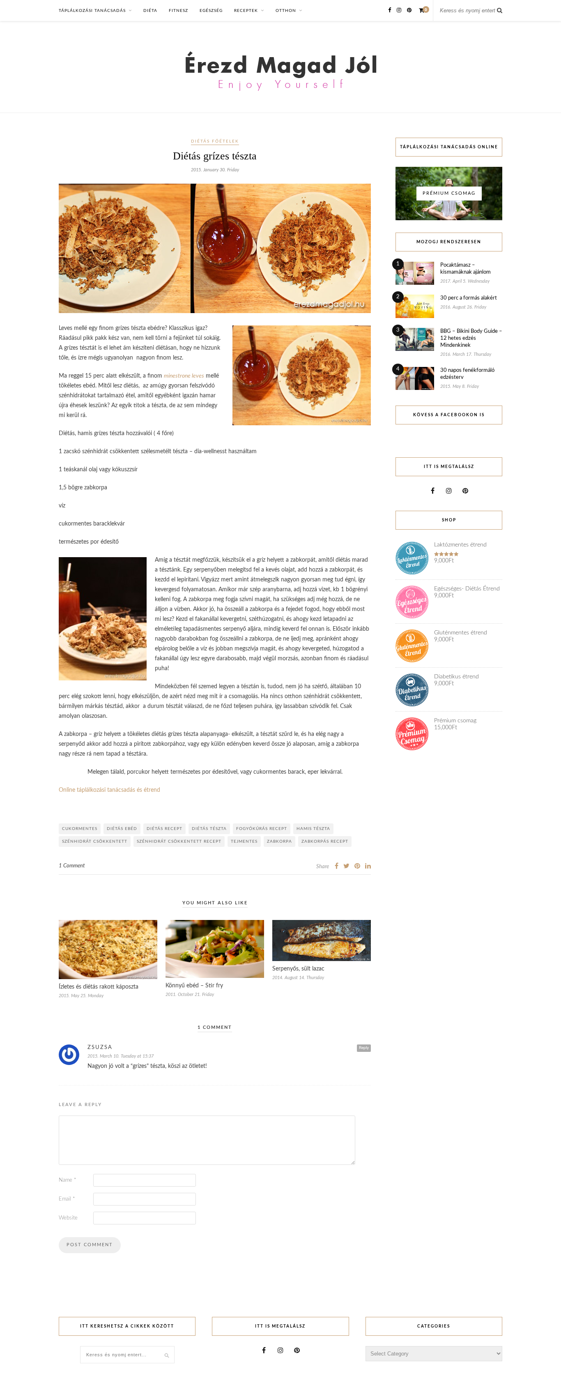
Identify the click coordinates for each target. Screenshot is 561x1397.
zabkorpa (279, 841)
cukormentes (79, 829)
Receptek (246, 11)
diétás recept (164, 829)
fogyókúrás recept (261, 829)
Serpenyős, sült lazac (298, 969)
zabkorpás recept (324, 841)
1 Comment (72, 866)
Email (67, 1199)
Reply (364, 1048)
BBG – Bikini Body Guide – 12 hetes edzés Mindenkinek (471, 338)
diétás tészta (209, 829)
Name (67, 1180)
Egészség (211, 11)
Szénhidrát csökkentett (94, 841)
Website (68, 1218)
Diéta (150, 11)
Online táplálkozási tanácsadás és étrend (109, 790)
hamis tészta (313, 829)
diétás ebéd (122, 829)
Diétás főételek (215, 141)
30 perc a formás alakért (468, 298)
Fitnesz (178, 11)
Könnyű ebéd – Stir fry (194, 986)
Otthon (286, 11)
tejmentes (244, 841)
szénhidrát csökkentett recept (179, 841)
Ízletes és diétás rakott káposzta (98, 987)
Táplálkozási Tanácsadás (92, 11)
